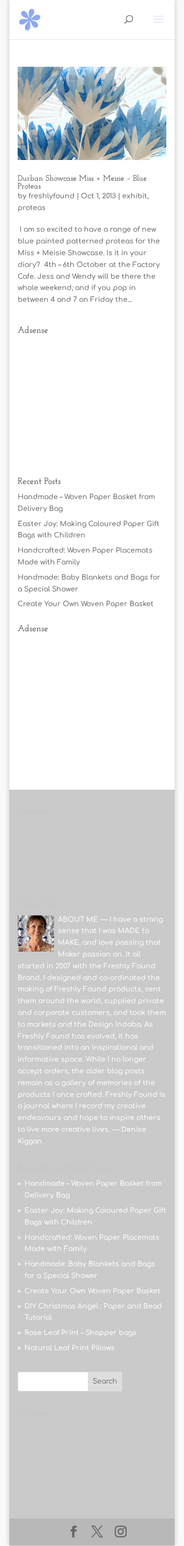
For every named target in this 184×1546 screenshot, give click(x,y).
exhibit (134, 196)
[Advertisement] (92, 401)
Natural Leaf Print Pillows (70, 1348)
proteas (32, 208)
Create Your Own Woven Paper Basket (86, 604)
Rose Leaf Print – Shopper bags (80, 1332)
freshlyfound (51, 196)
